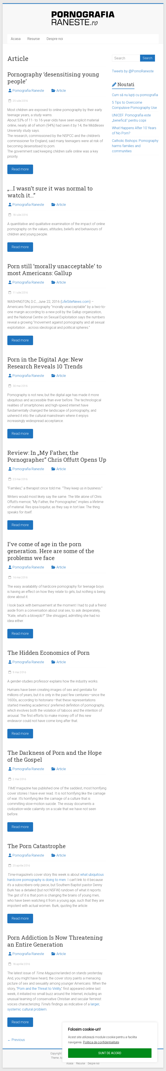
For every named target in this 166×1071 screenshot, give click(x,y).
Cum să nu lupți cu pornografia (135, 95)
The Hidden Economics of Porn (48, 652)
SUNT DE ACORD (109, 1053)
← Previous (16, 1040)
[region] (109, 1042)
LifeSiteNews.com (75, 302)
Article (61, 91)
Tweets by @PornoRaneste (133, 71)
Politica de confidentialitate (101, 1042)
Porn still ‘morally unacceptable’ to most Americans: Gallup (54, 269)
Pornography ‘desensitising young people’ (53, 78)
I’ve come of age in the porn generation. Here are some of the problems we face (50, 551)
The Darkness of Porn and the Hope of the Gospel (54, 756)
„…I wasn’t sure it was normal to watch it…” (50, 192)
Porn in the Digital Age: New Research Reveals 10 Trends (45, 363)
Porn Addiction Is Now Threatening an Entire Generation (55, 941)
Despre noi (55, 39)
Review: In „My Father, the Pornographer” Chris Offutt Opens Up (56, 456)
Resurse (33, 39)
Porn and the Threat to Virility (39, 989)
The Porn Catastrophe (36, 846)
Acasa (16, 39)
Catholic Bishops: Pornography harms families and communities (135, 146)
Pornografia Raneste (28, 91)
